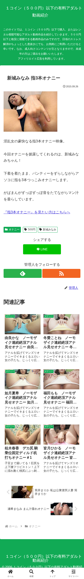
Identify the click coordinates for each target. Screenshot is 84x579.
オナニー (14, 229)
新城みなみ (49, 229)
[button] (75, 542)
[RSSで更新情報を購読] (61, 273)
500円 (31, 229)
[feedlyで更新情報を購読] (23, 273)
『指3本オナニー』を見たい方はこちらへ (37, 212)
